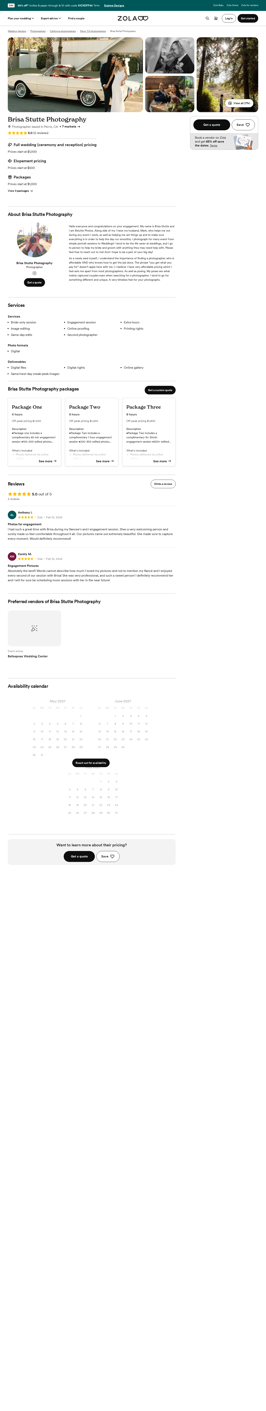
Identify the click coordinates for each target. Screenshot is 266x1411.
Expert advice (49, 18)
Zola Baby (218, 5)
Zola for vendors (249, 5)
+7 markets (68, 126)
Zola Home (232, 5)
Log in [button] (229, 18)
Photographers (38, 31)
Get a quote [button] (34, 282)
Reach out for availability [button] (91, 762)
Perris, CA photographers (93, 31)
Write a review (163, 483)
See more (45, 461)
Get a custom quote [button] (160, 390)
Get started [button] (248, 18)
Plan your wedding (19, 18)
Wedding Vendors (17, 31)
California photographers (63, 31)
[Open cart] (216, 18)
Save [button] (104, 856)
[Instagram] (34, 273)
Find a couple (76, 18)
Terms (96, 5)
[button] (239, 103)
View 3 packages (18, 190)
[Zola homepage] (133, 18)
